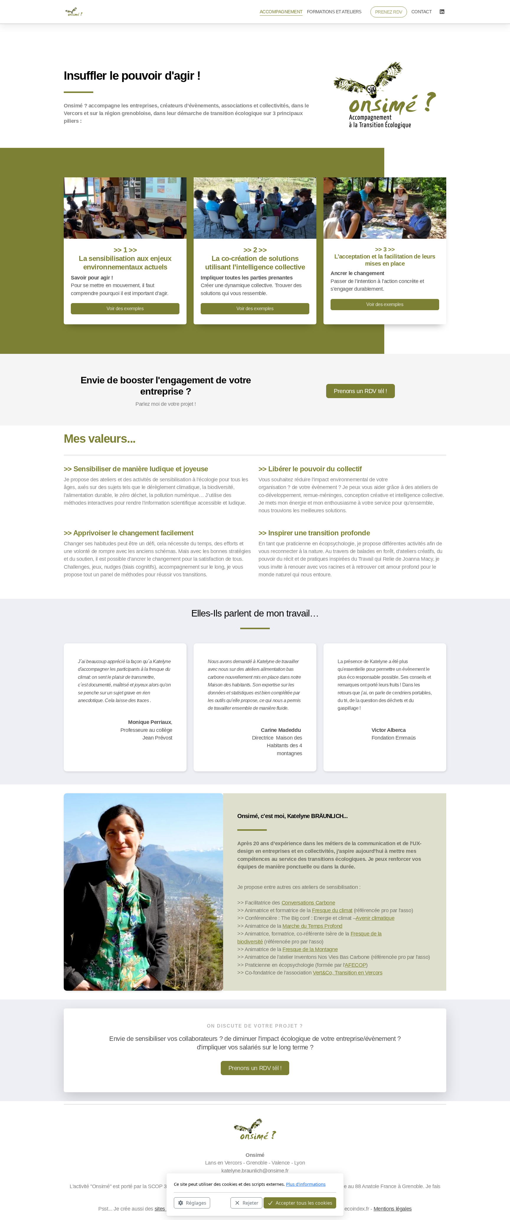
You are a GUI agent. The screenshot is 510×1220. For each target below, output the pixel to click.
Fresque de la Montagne (310, 949)
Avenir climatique (375, 918)
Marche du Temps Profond (312, 926)
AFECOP (355, 965)
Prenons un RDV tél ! (360, 391)
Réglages (196, 1202)
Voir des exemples (125, 308)
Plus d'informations (306, 1184)
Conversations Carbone (308, 903)
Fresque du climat (332, 910)
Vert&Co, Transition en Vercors (347, 973)
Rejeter (251, 1202)
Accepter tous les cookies (304, 1202)
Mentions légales (393, 1209)
